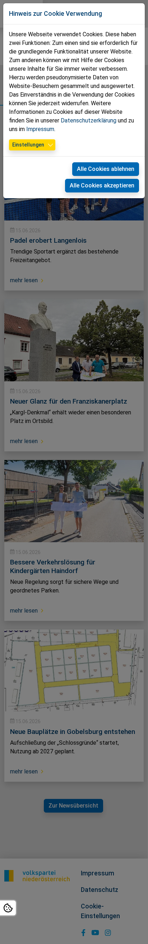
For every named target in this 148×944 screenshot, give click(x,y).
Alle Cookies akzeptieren (102, 185)
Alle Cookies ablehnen (105, 169)
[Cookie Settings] (8, 908)
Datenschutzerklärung (88, 120)
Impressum (40, 129)
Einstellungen (28, 145)
